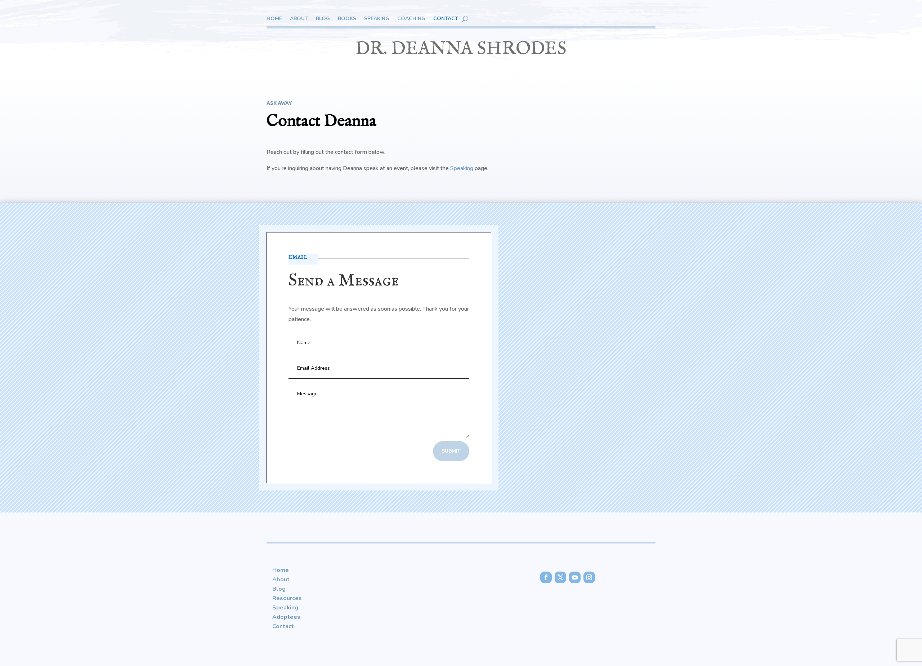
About (299, 19)
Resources (287, 598)
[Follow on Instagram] (589, 577)
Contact (445, 19)
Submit (451, 451)
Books (347, 19)
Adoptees (286, 617)
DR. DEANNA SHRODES (461, 49)
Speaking (376, 19)
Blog (323, 19)
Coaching (411, 19)
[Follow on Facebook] (546, 577)
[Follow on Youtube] (575, 577)
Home (274, 19)
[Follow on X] (560, 577)
